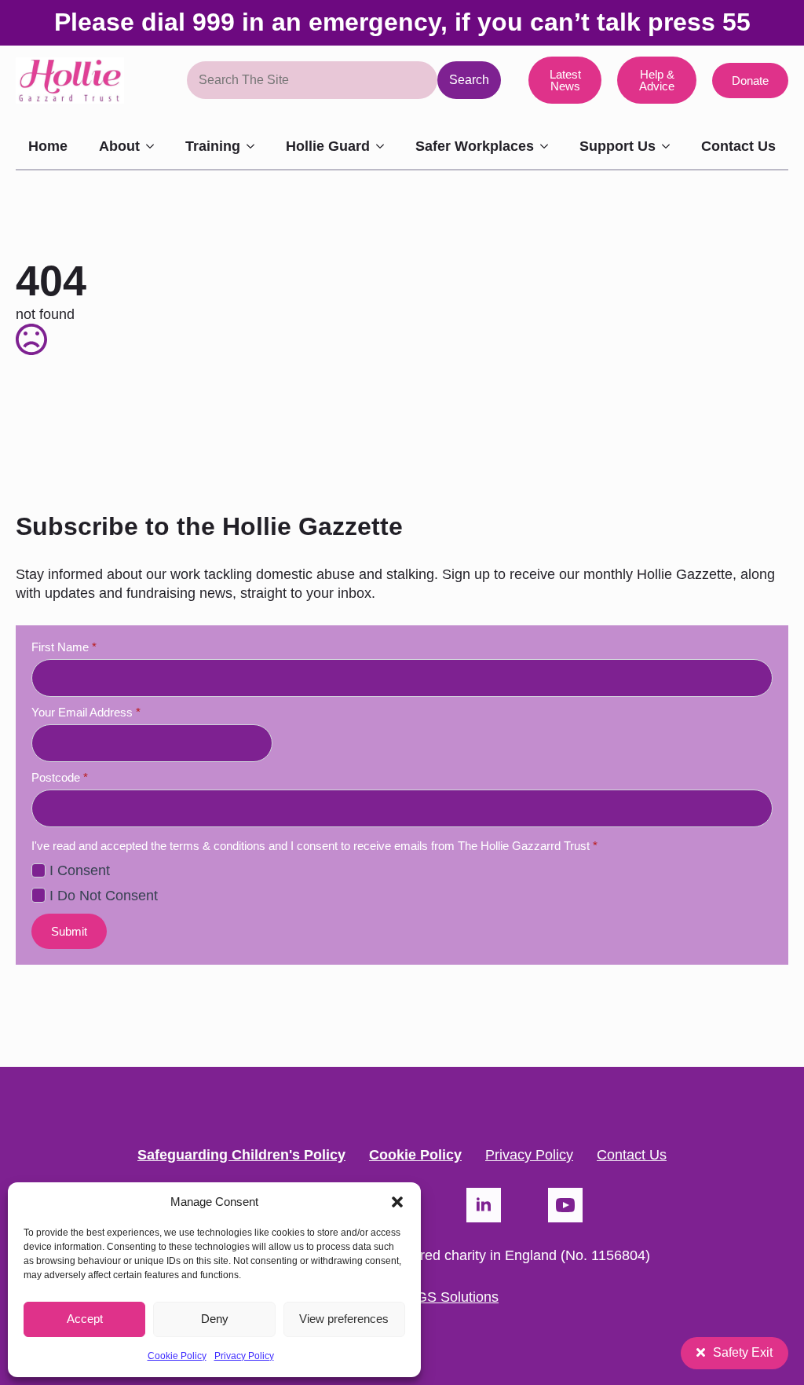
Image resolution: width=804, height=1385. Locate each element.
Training (212, 145)
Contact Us (738, 145)
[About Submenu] (155, 146)
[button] (397, 1202)
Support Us (617, 145)
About (119, 145)
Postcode (59, 777)
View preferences (344, 1318)
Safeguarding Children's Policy (241, 1154)
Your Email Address (86, 712)
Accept (85, 1318)
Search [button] (469, 79)
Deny (214, 1318)
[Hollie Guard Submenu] (385, 146)
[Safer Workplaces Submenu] (549, 146)
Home (48, 145)
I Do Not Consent (103, 895)
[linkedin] (483, 1205)
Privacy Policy (244, 1355)
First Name (64, 647)
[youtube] (565, 1205)
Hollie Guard (328, 145)
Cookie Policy (177, 1355)
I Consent (79, 870)
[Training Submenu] (255, 146)
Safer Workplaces (474, 145)
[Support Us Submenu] (670, 146)
